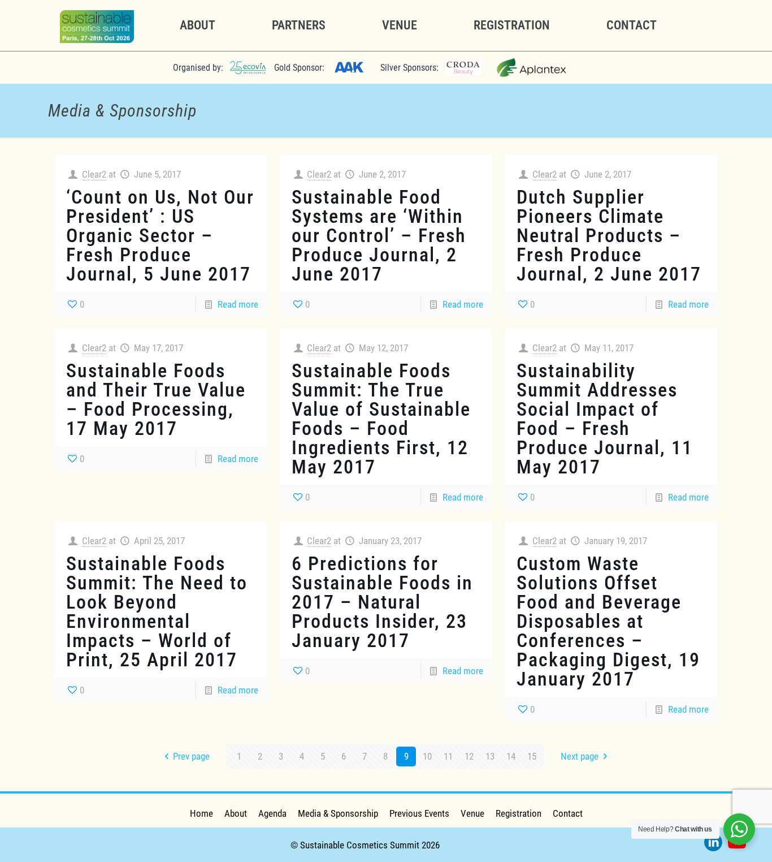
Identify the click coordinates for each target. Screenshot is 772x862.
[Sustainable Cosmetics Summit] (97, 25)
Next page (579, 756)
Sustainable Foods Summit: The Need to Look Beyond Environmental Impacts (157, 602)
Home (201, 813)
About (235, 813)
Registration (518, 813)
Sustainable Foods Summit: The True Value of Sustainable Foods (381, 399)
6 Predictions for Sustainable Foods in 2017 (382, 582)
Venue (472, 813)
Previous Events (419, 813)
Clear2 (94, 174)
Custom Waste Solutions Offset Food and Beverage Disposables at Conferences (599, 602)
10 (427, 756)
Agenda (272, 813)
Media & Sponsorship (338, 813)
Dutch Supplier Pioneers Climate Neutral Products (590, 216)
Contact (568, 813)
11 (448, 756)
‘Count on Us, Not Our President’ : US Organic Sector (160, 216)
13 (490, 756)
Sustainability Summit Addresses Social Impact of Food (597, 399)
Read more (238, 304)
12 (469, 756)
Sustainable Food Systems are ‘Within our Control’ (377, 216)
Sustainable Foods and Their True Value (156, 380)
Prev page (191, 756)
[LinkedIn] (713, 844)
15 (531, 756)
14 (510, 756)
